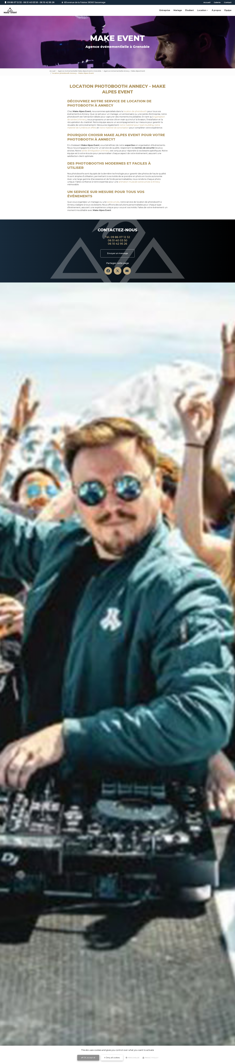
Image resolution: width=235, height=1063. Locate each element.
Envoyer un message (117, 253)
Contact (227, 2)
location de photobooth (135, 111)
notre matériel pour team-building (136, 125)
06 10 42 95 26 (47, 2)
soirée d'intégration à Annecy (95, 151)
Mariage (178, 10)
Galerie (217, 2)
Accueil (206, 2)
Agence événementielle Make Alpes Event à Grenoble (79, 71)
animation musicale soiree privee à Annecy (139, 182)
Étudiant (189, 10)
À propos (216, 10)
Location (201, 10)
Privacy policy (151, 1058)
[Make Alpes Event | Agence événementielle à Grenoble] (10, 10)
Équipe (227, 10)
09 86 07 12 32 (14, 2)
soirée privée (113, 202)
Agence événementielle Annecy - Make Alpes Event (124, 71)
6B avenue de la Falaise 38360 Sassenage (84, 2)
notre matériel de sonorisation (114, 128)
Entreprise (164, 10)
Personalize (133, 1058)
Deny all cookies (112, 1058)
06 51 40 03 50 (30, 2)
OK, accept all (89, 1058)
